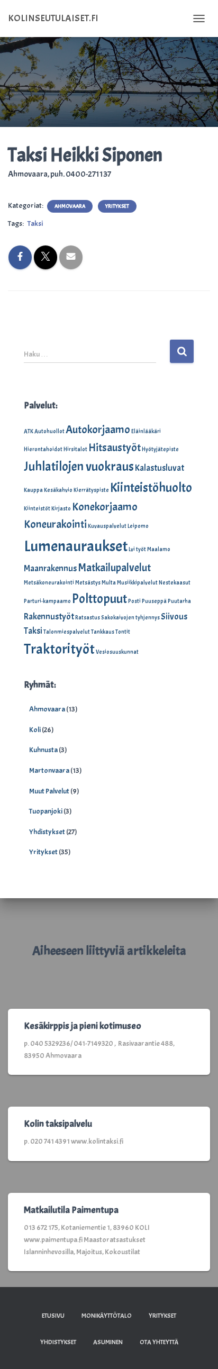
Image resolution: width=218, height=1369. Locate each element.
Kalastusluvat (159, 467)
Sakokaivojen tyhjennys (130, 617)
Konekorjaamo (105, 507)
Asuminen (108, 1342)
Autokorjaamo (98, 429)
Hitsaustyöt (114, 447)
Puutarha (179, 601)
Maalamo (158, 549)
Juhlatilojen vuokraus (79, 466)
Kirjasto (61, 508)
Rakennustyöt (49, 616)
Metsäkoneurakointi (49, 582)
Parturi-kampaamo (47, 601)
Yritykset (117, 206)
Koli (35, 729)
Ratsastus (87, 617)
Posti (134, 601)
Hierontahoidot (43, 449)
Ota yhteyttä (159, 1342)
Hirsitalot (75, 449)
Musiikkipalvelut (137, 582)
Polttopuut (99, 599)
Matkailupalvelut (114, 567)
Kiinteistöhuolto (151, 488)
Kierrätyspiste (91, 490)
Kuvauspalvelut (107, 526)
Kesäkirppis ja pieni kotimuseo (82, 1026)
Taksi (35, 223)
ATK (28, 431)
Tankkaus (102, 631)
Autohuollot (49, 431)
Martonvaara (49, 770)
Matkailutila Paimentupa (71, 1210)
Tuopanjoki (45, 811)
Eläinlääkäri (146, 431)
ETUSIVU (53, 1315)
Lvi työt (137, 549)
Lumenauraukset (76, 546)
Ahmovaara (69, 206)
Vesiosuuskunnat (117, 652)
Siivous (174, 616)
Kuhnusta (43, 749)
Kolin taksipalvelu (58, 1124)
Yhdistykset (47, 831)
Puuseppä (154, 601)
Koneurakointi (55, 524)
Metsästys (88, 582)
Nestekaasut (174, 582)
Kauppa (33, 490)
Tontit (122, 631)
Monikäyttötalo (106, 1315)
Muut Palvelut (49, 791)
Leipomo (138, 526)
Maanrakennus (50, 568)
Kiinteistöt (37, 508)
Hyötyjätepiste (160, 449)
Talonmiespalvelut (66, 631)
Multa (109, 582)
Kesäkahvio (58, 490)
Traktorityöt (59, 649)
